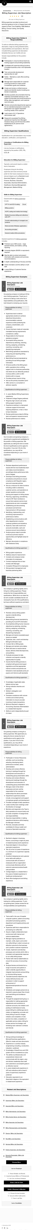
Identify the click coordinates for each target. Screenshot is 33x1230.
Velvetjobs (4, 3)
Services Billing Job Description (14, 1144)
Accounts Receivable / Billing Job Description (15, 1156)
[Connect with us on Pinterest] (4, 1228)
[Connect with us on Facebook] (2, 1228)
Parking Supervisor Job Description (15, 1150)
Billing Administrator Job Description (16, 1111)
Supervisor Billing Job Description (15, 1100)
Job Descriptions (7, 10)
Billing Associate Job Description (15, 1122)
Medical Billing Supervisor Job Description (17, 1095)
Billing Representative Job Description (16, 1128)
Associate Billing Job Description (15, 1106)
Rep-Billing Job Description (13, 1139)
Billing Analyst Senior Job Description (16, 1117)
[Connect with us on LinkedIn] (7, 1228)
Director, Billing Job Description (14, 1133)
